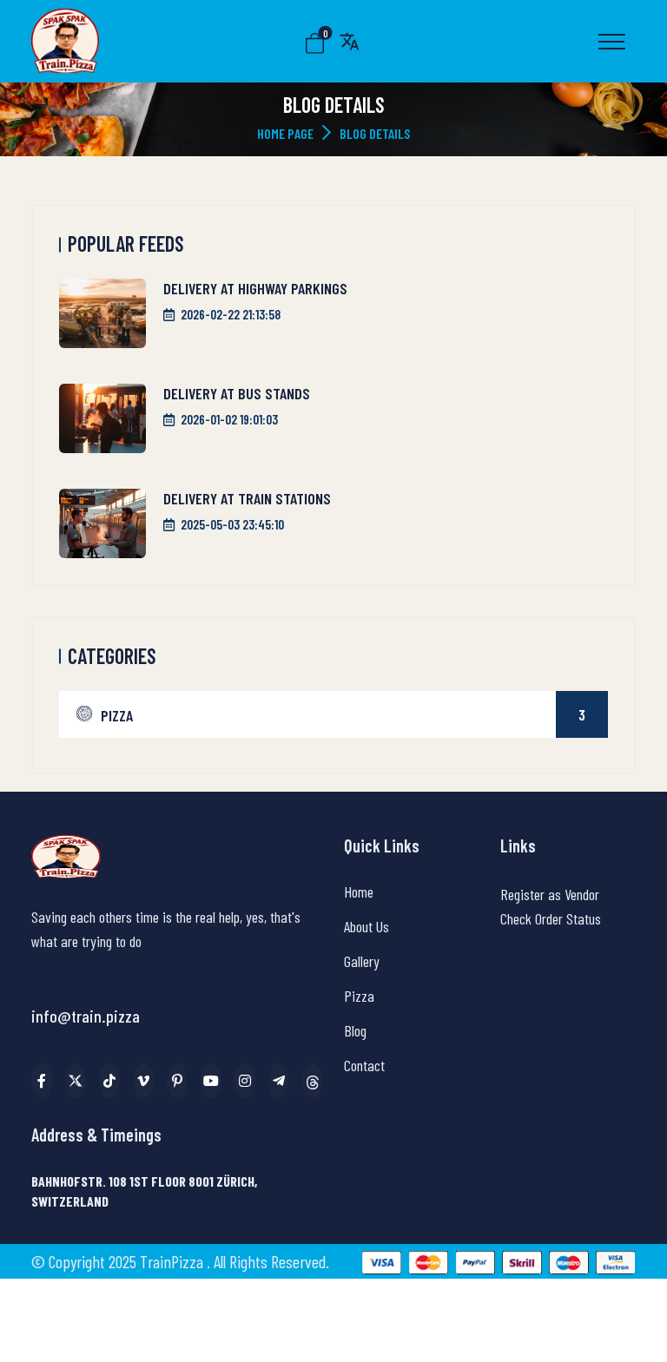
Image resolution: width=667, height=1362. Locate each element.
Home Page (285, 133)
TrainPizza (173, 1261)
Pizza (343, 715)
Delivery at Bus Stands (236, 393)
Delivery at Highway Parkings (255, 288)
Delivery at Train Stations (247, 498)
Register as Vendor (549, 894)
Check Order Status (550, 918)
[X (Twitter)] (75, 1080)
